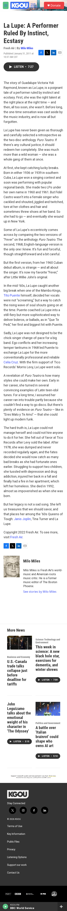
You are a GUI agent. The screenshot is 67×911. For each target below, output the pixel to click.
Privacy (11, 849)
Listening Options (17, 857)
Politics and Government (48, 723)
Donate (56, 5)
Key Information (16, 834)
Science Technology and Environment (48, 641)
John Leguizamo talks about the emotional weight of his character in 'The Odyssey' (19, 717)
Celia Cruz (11, 362)
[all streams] (62, 906)
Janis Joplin (22, 519)
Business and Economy (18, 657)
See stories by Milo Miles (39, 592)
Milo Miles (27, 48)
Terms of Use (14, 826)
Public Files (13, 841)
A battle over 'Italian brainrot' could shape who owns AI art (47, 736)
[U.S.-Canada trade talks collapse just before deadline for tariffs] (19, 643)
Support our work (17, 865)
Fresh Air (16, 537)
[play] (5, 906)
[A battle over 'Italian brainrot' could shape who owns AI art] (48, 709)
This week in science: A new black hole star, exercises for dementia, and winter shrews (47, 658)
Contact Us (13, 872)
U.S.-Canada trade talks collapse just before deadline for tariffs (17, 672)
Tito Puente (12, 295)
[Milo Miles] (12, 566)
